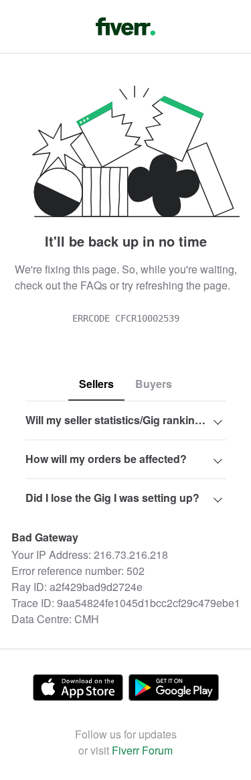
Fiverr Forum (142, 750)
